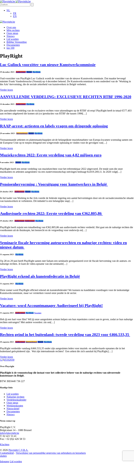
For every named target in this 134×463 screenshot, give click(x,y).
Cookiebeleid (7, 453)
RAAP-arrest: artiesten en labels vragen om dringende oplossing (54, 126)
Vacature (37, 313)
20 (10, 359)
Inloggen (4, 461)
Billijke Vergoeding (17, 42)
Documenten (13, 45)
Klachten (4, 444)
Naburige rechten (15, 396)
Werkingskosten (15, 405)
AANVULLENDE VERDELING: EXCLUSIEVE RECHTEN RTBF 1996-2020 (65, 97)
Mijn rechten (13, 30)
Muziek (29, 72)
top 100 (10, 48)
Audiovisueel (21, 72)
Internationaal (22, 133)
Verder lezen (6, 89)
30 (13, 359)
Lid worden (13, 39)
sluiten (3, 456)
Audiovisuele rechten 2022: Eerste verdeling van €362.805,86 (51, 213)
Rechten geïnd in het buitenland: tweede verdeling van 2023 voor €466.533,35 (65, 334)
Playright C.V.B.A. (18, 450)
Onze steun (12, 33)
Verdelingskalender (16, 399)
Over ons (11, 27)
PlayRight (37, 72)
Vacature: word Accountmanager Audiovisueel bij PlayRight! (51, 305)
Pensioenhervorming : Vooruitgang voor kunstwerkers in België (54, 184)
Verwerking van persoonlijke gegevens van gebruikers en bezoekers (51, 453)
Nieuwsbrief (13, 408)
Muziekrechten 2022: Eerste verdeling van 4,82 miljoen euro (50, 155)
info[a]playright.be (9, 433)
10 (8, 359)
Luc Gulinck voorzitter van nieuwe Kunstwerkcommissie (48, 65)
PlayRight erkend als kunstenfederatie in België (40, 276)
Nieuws (11, 36)
